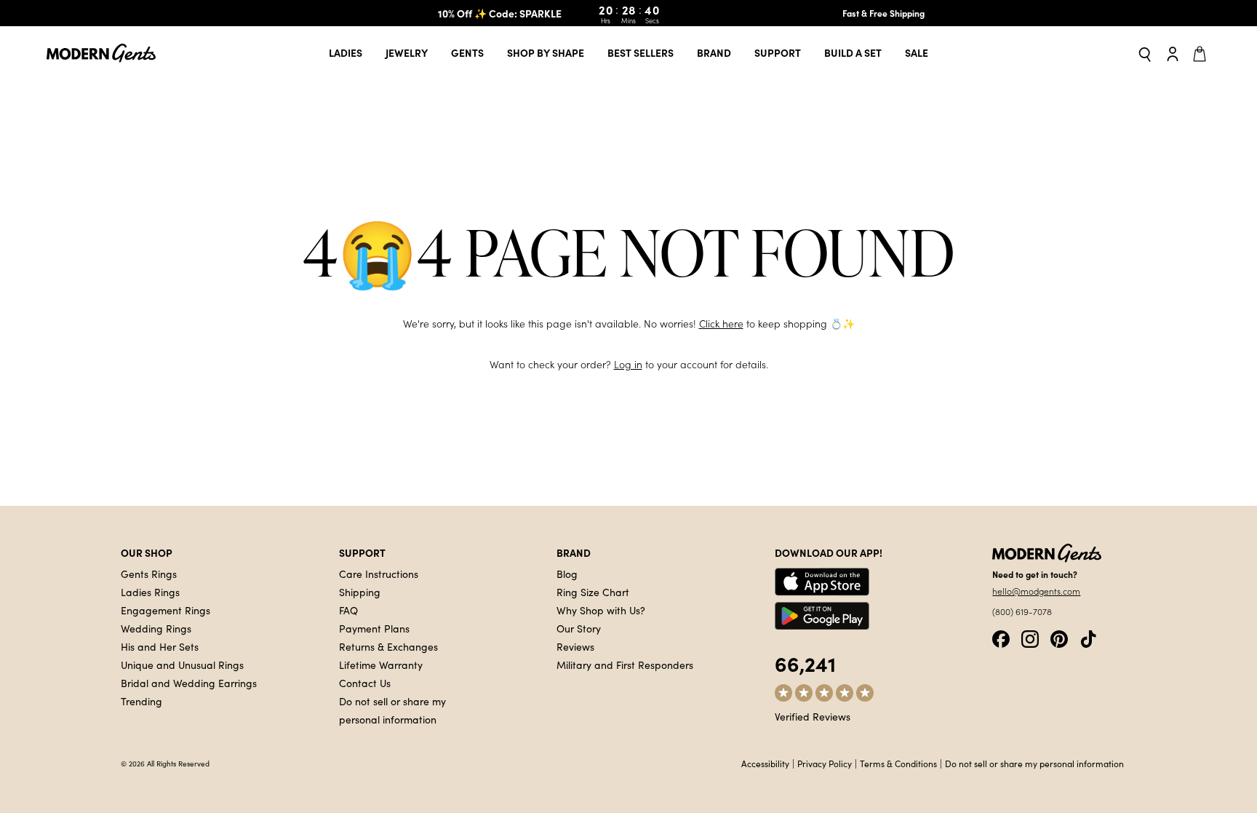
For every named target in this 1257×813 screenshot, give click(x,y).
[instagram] (1030, 637)
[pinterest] (1059, 637)
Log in (628, 364)
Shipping (359, 591)
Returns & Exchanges (388, 646)
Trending (141, 701)
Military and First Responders (624, 664)
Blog (567, 573)
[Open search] (1145, 53)
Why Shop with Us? (600, 610)
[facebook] (1001, 637)
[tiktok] (1088, 637)
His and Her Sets (160, 646)
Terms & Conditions (898, 763)
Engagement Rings (165, 610)
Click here (721, 323)
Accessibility (765, 763)
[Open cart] (1201, 53)
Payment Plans (374, 628)
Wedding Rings (156, 628)
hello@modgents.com (1036, 591)
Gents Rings (149, 573)
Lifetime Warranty (381, 664)
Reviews (575, 646)
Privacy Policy (824, 763)
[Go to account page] (1172, 53)
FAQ (348, 610)
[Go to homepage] (101, 53)
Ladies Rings (150, 591)
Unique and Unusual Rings (182, 664)
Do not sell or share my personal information (1034, 763)
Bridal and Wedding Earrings (189, 682)
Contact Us (365, 682)
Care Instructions (378, 573)
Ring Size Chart (592, 591)
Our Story (578, 628)
